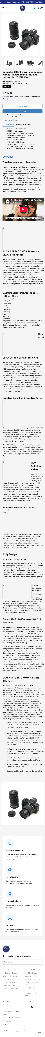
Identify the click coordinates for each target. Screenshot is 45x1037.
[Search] (7, 8)
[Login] (38, 8)
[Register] (39, 962)
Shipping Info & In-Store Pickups (11, 1013)
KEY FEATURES (8, 124)
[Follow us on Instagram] (31, 1007)
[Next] (41, 827)
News (4, 1024)
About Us (6, 1005)
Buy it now (22, 111)
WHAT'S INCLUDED (23, 124)
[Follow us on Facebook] (27, 1007)
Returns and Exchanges (11, 1017)
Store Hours (7, 1008)
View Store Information (12, 120)
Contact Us (7, 1021)
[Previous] (3, 827)
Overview (8, 156)
